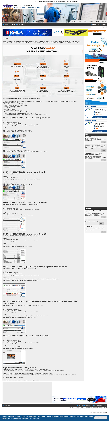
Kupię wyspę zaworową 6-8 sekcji (94, 222)
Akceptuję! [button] (100, 417)
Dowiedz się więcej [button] (34, 418)
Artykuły (91, 21)
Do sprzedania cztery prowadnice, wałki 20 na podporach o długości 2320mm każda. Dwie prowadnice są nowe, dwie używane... (95, 214)
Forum (79, 21)
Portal (73, 21)
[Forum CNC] (8, 6)
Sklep (85, 21)
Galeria (97, 21)
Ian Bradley (77, 407)
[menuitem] (20, 24)
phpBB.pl (105, 412)
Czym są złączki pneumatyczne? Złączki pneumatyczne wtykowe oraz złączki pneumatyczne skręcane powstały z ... (95, 157)
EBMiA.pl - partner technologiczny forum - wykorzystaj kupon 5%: (52, 2)
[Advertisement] (96, 184)
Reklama (104, 21)
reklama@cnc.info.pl (34, 98)
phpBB (91, 407)
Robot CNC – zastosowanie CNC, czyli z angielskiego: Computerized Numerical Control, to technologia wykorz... (95, 139)
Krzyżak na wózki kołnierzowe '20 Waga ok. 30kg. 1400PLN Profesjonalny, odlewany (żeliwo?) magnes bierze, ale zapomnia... (95, 229)
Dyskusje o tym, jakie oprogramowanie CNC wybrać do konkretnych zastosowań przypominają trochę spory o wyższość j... (95, 148)
